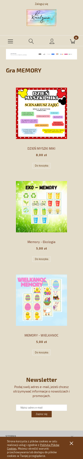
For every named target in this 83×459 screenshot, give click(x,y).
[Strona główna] (41, 17)
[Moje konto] (52, 41)
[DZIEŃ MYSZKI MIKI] (41, 113)
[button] (10, 40)
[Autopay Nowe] (41, 54)
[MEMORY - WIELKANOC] (41, 300)
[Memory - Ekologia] (41, 206)
